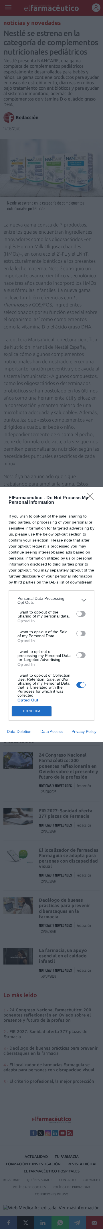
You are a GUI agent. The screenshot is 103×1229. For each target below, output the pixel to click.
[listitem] (51, 600)
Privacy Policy (84, 731)
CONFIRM (31, 711)
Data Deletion (19, 731)
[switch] (81, 614)
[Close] (91, 498)
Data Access (51, 731)
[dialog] (51, 614)
